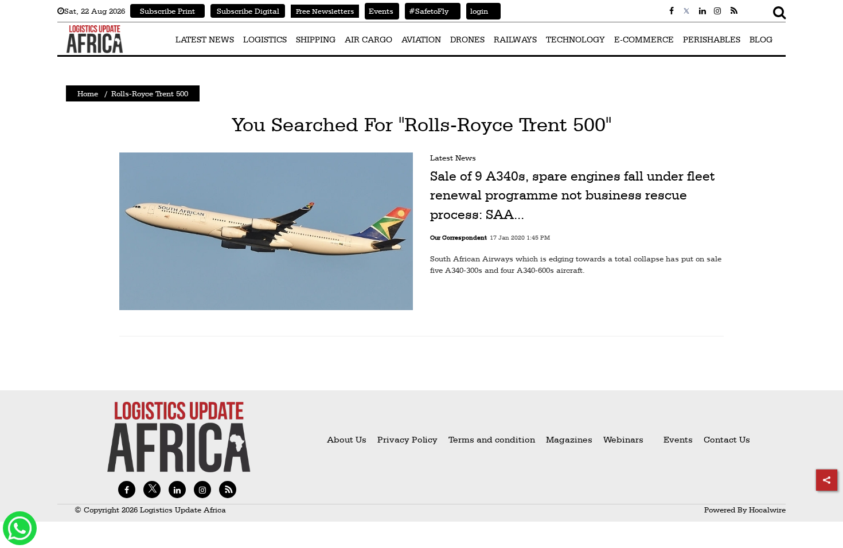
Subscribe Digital (248, 10)
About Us (346, 439)
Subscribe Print (167, 10)
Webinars (623, 439)
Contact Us (727, 439)
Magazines (570, 439)
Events (379, 10)
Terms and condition (492, 439)
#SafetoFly (426, 10)
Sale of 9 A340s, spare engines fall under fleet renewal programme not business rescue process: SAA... (572, 195)
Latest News (453, 157)
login (477, 10)
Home (87, 93)
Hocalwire (767, 509)
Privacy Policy (407, 439)
